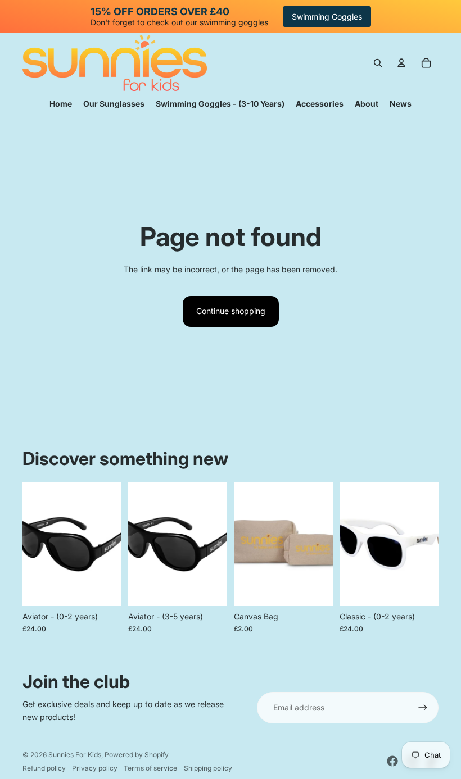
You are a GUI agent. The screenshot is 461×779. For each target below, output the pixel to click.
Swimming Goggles (327, 16)
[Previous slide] (31, 544)
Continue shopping (230, 311)
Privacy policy (94, 768)
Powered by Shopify (137, 754)
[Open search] (377, 63)
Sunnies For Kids (74, 754)
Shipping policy (208, 768)
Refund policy (44, 768)
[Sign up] (422, 707)
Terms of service (150, 768)
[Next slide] (112, 544)
